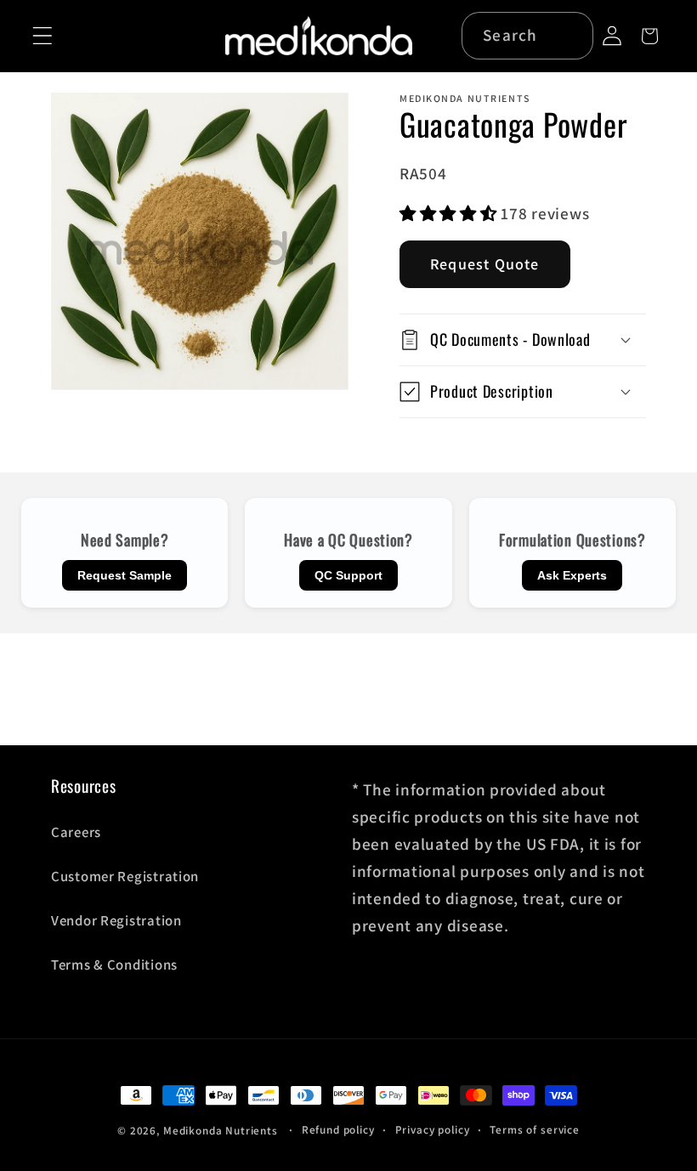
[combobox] (527, 36)
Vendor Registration (116, 920)
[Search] (570, 35)
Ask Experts (572, 575)
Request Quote (485, 264)
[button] (42, 36)
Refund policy (338, 1130)
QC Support (348, 575)
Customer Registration (125, 876)
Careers (76, 832)
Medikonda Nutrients (220, 1130)
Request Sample (124, 575)
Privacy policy (432, 1130)
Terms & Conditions (114, 964)
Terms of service (534, 1130)
